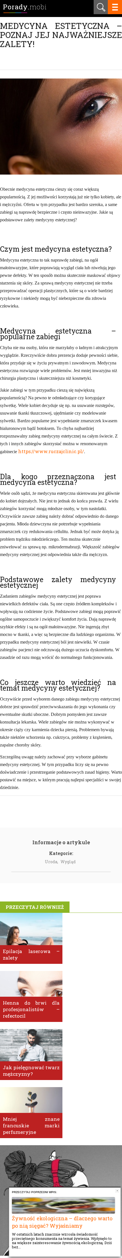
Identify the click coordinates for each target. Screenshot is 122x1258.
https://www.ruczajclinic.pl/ (51, 451)
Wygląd (68, 861)
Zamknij (117, 1191)
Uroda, (51, 861)
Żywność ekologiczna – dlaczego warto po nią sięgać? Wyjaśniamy (62, 1222)
